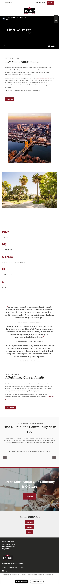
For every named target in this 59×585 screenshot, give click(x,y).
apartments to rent (43, 78)
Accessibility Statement (17, 563)
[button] (50, 3)
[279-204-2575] (56, 16)
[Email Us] (56, 20)
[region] (29, 578)
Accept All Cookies (21, 581)
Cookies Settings (37, 581)
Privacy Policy (6, 563)
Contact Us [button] (29, 496)
